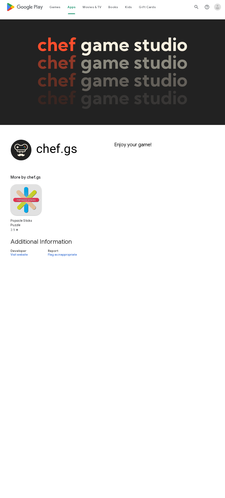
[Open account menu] (217, 7)
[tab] (55, 7)
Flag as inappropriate (62, 255)
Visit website (19, 255)
